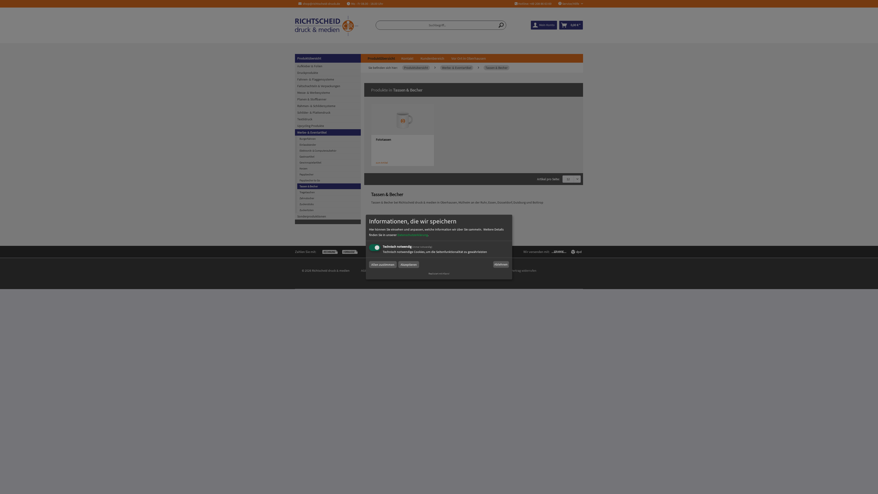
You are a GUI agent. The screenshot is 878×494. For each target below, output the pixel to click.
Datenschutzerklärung (412, 235)
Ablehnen (501, 264)
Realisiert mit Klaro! (439, 273)
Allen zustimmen (382, 264)
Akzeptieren (409, 264)
